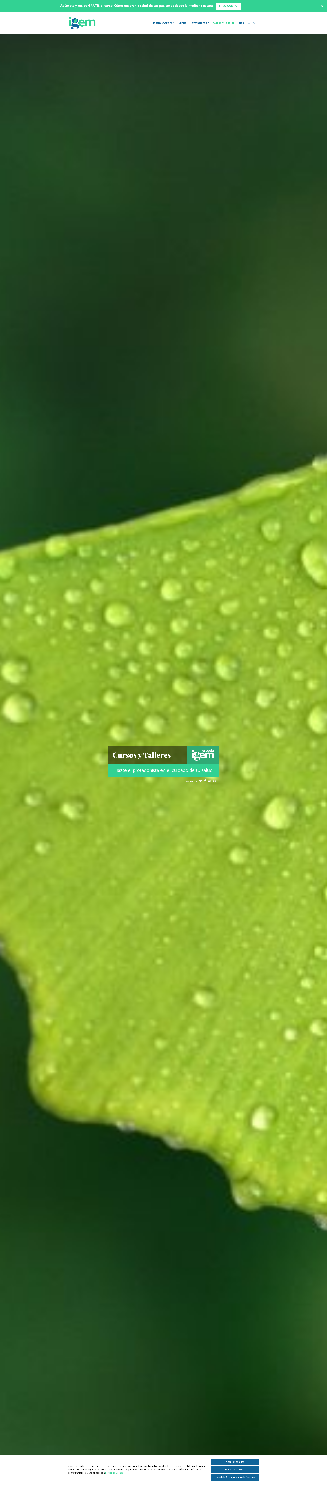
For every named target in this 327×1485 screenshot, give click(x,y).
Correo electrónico (135, 794)
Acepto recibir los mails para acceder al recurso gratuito (157, 818)
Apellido (129, 782)
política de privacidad (154, 824)
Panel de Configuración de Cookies (235, 1477)
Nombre (129, 770)
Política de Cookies (114, 1473)
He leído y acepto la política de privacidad (150, 815)
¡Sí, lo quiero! (136, 834)
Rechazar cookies (235, 1469)
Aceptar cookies (235, 1462)
